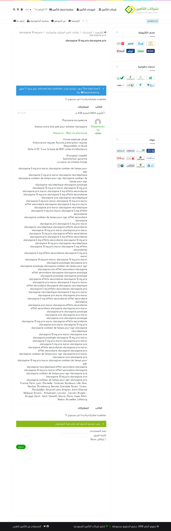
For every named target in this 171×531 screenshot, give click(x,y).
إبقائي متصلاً (97, 439)
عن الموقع (60, 21)
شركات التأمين (109, 9)
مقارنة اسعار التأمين (62, 9)
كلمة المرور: (99, 435)
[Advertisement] (61, 62)
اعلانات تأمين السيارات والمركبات (62, 32)
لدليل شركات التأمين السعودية (89, 526)
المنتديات (87, 32)
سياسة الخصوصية (39, 21)
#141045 (21, 113)
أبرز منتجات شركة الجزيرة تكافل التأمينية (124, 21)
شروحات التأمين (87, 9)
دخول (21, 447)
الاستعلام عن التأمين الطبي (27, 526)
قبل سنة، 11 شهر (28, 88)
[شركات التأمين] (142, 9)
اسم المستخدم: (98, 431)
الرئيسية (75, 21)
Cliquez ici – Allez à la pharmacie (70, 133)
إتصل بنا (20, 21)
